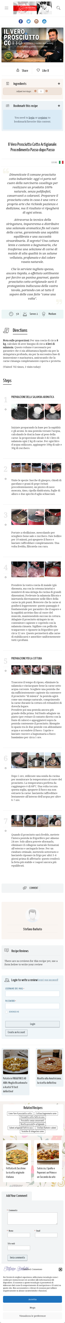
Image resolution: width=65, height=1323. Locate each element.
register (42, 117)
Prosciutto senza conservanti (32, 1120)
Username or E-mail (14, 988)
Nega (32, 1307)
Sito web (11, 1244)
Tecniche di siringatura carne (32, 1131)
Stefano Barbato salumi (46, 1128)
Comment (33, 888)
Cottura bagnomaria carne (46, 1113)
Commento (12, 1210)
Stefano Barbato (32, 929)
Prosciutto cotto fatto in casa (32, 1117)
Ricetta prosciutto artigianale (32, 1124)
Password (10, 1001)
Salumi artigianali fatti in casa (21, 1128)
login (31, 117)
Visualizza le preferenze (32, 1316)
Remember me (14, 1012)
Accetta (32, 1299)
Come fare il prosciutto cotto (20, 1113)
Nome (10, 1231)
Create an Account (16, 1032)
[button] (60, 1269)
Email (37, 1231)
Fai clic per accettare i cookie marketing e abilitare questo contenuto (32, 45)
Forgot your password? (47, 980)
